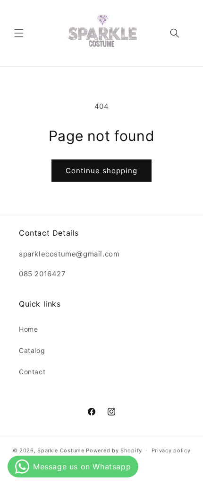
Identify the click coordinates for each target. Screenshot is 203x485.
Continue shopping (101, 170)
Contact (32, 372)
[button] (18, 33)
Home (28, 329)
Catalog (32, 350)
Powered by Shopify (114, 450)
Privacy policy (171, 450)
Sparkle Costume (61, 450)
